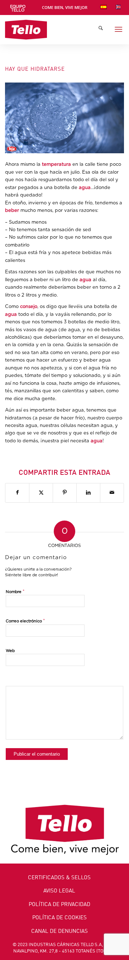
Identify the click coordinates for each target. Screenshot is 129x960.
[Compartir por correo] (112, 492)
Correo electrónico (25, 621)
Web (10, 651)
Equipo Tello (17, 8)
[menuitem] (17, 8)
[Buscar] (101, 29)
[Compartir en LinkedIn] (88, 492)
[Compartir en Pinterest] (64, 492)
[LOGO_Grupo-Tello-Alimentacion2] (52, 29)
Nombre (15, 592)
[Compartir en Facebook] (17, 492)
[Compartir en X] (41, 492)
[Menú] (118, 29)
